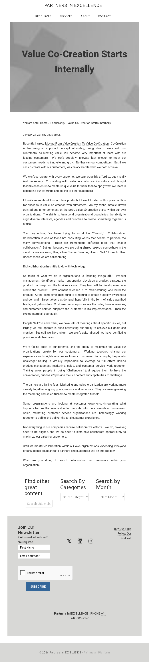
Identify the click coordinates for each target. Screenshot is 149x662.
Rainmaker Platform (97, 652)
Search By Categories (73, 484)
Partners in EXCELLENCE (73, 5)
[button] (69, 541)
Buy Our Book (122, 529)
